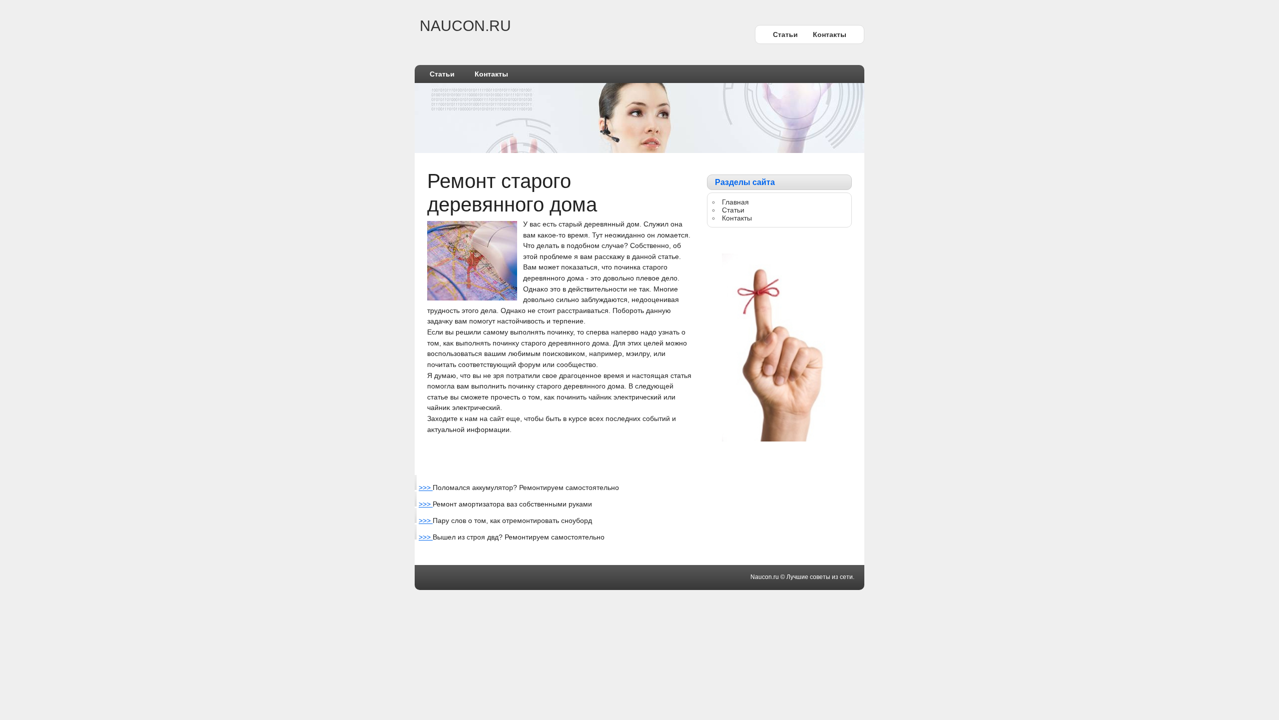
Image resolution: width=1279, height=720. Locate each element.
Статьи (785, 34)
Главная (735, 202)
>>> (426, 488)
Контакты (829, 34)
